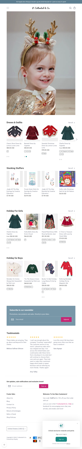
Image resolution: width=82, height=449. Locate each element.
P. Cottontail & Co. (21, 437)
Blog (8, 401)
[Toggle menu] (8, 8)
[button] (5, 139)
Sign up (43, 386)
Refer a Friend (11, 414)
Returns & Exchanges (14, 411)
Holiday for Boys (15, 258)
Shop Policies (11, 417)
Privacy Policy (11, 408)
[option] (41, 63)
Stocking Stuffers (15, 168)
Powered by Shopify (12, 439)
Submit (66, 319)
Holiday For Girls (15, 211)
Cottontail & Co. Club (64, 404)
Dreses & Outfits (14, 122)
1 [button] (39, 112)
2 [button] (42, 112)
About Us (10, 398)
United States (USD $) (16, 429)
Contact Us (10, 404)
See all (70, 123)
